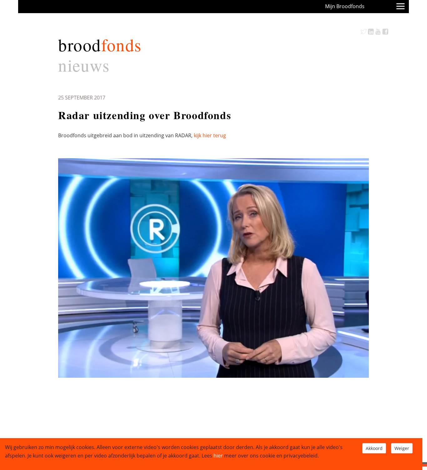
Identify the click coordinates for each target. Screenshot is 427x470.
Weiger (401, 448)
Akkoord (374, 448)
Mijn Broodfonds (344, 6)
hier (218, 455)
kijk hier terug (210, 135)
